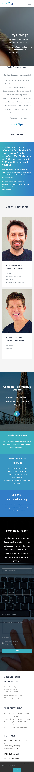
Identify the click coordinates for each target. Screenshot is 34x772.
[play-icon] (17, 412)
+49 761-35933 (13, 741)
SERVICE (17, 561)
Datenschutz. (29, 763)
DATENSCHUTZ (12, 758)
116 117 (15, 748)
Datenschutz (6, 637)
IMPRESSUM (11, 754)
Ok (17, 769)
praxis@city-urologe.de (10, 184)
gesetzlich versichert (10, 614)
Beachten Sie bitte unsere (11, 643)
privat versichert (9, 607)
